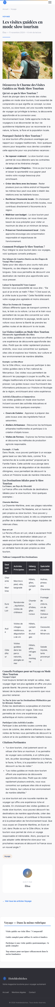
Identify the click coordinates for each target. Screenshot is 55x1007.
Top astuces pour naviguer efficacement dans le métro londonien (27, 952)
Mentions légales (19, 992)
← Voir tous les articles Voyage (17, 901)
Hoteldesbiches (17, 978)
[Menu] (49, 2)
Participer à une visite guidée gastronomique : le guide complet (27, 944)
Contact (32, 992)
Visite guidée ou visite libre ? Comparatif (24, 931)
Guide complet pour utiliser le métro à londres (26, 937)
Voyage (13, 9)
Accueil (5, 9)
